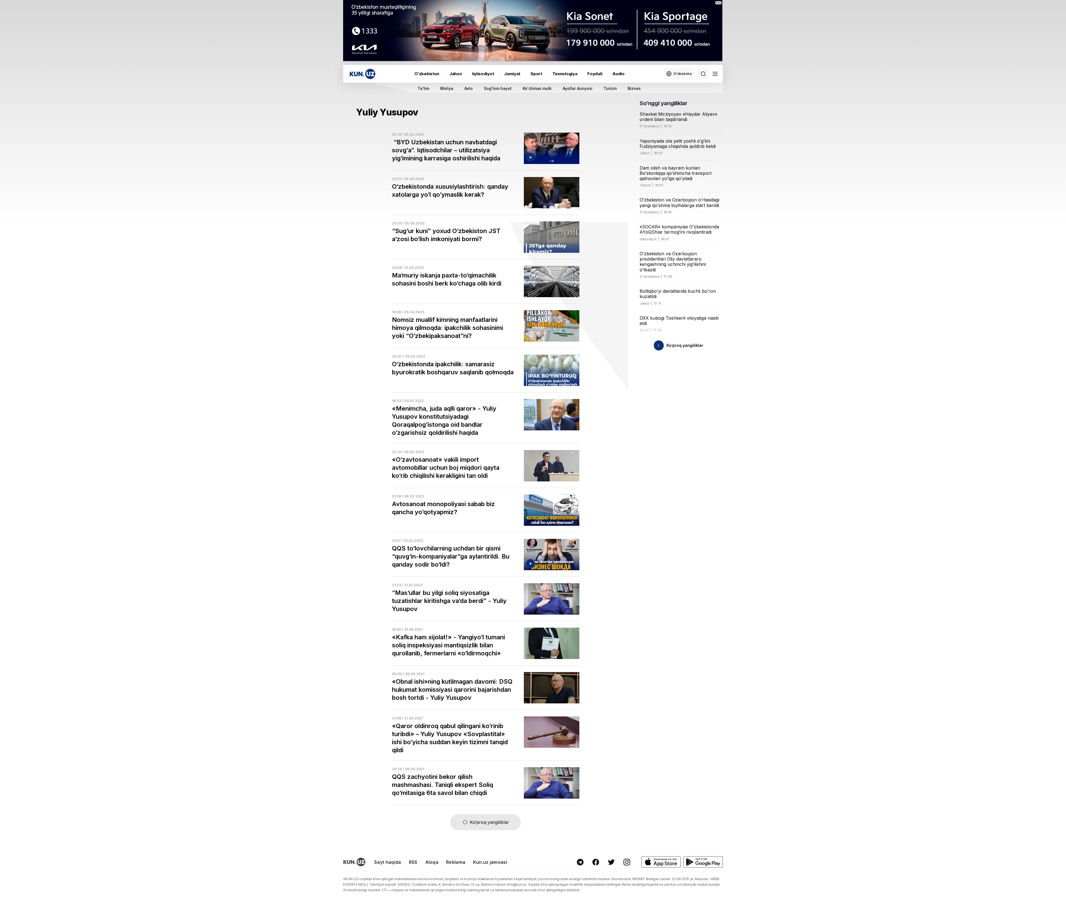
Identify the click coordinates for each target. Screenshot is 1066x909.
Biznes (634, 88)
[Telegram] (580, 862)
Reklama (455, 862)
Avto (468, 88)
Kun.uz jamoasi (490, 862)
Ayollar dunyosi (577, 88)
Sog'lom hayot (498, 88)
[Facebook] (595, 862)
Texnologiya (564, 73)
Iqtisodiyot (483, 73)
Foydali (594, 73)
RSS (413, 862)
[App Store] (661, 862)
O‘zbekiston (426, 73)
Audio (618, 73)
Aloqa (432, 862)
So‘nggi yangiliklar (663, 103)
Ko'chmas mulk (537, 88)
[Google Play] (703, 862)
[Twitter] (611, 862)
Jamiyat (512, 73)
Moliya (446, 88)
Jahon (455, 73)
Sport (536, 73)
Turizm (610, 88)
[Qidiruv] (703, 74)
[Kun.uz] (362, 74)
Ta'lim (423, 88)
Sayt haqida (387, 862)
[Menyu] (715, 73)
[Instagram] (626, 862)
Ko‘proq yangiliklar (489, 822)
